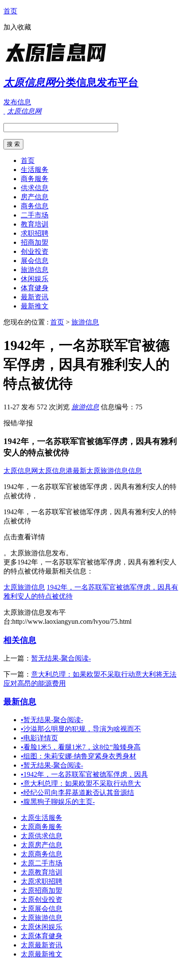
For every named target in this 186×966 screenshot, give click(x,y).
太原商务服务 (41, 826)
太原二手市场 (41, 863)
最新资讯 (34, 297)
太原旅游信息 (24, 587)
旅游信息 (34, 269)
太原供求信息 (41, 836)
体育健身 (34, 288)
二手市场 (34, 215)
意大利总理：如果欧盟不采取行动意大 (81, 783)
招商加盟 (34, 242)
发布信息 (17, 102)
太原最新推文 (41, 954)
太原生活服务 (41, 817)
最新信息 (19, 701)
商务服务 (34, 178)
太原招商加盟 (41, 890)
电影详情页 (39, 738)
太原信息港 (55, 470)
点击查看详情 (24, 537)
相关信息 (19, 640)
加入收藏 (17, 27)
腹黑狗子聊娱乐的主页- (58, 801)
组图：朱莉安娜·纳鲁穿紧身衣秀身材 (78, 756)
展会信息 (34, 260)
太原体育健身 (41, 936)
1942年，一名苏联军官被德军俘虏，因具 (84, 774)
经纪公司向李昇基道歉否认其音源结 (77, 792)
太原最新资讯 (41, 945)
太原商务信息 (41, 854)
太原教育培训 (41, 872)
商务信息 (34, 206)
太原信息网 (20, 470)
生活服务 (34, 169)
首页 (10, 11)
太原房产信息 (41, 845)
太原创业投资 (41, 899)
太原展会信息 (41, 908)
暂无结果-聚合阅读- (61, 658)
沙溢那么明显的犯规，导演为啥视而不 (81, 729)
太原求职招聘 (41, 881)
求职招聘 (34, 233)
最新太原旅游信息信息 (107, 470)
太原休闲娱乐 (41, 926)
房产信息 (34, 197)
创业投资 (34, 251)
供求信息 (34, 187)
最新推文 (34, 306)
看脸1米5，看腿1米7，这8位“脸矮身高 (81, 747)
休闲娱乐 (34, 278)
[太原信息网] (57, 62)
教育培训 (34, 224)
